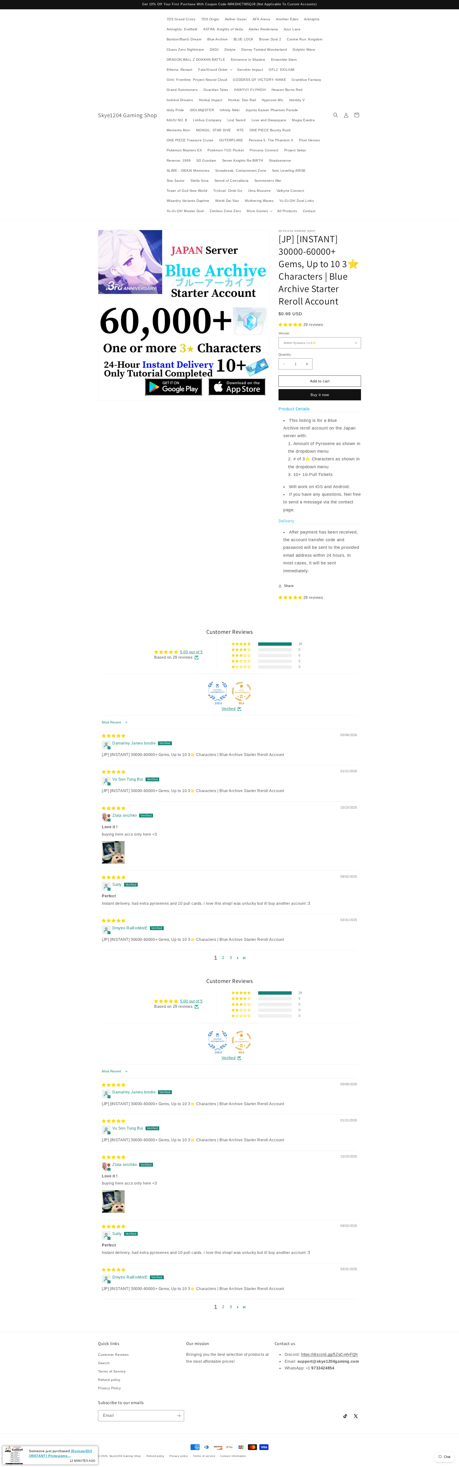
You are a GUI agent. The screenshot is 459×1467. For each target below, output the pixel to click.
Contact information (233, 1456)
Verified (229, 709)
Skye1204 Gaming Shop (125, 1456)
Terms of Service (112, 1371)
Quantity (285, 354)
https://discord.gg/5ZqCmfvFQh (329, 1354)
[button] (214, 70)
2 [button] (223, 958)
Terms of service (204, 1456)
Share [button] (289, 586)
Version (284, 333)
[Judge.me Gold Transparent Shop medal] (241, 691)
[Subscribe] (178, 1415)
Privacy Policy (109, 1388)
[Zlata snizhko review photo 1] (113, 852)
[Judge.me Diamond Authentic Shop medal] (217, 691)
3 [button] (231, 958)
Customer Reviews (113, 1355)
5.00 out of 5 (191, 652)
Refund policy (109, 1380)
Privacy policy (178, 1456)
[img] (114, 736)
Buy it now (320, 395)
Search (104, 1363)
